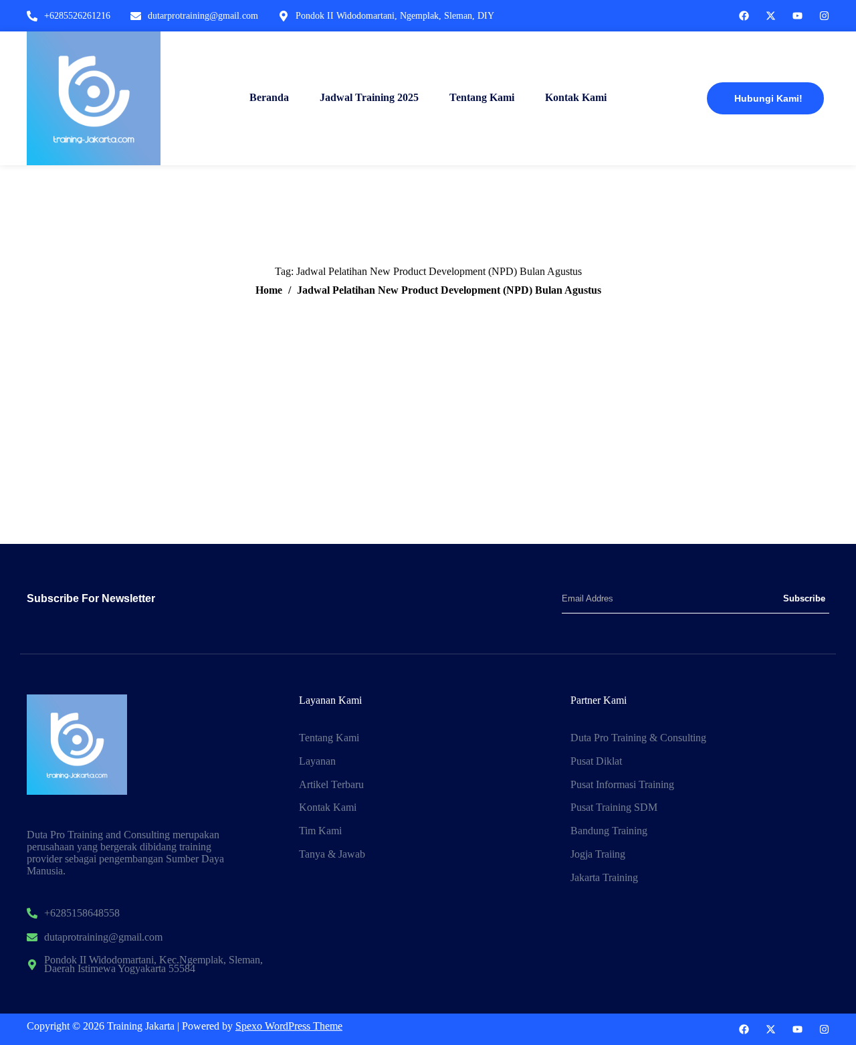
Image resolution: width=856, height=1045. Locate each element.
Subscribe (804, 598)
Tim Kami (320, 831)
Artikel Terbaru (331, 785)
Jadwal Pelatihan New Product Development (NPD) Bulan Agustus (449, 290)
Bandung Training (608, 831)
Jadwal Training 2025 (369, 97)
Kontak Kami (576, 97)
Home (268, 290)
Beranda (269, 97)
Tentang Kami (481, 97)
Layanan (317, 761)
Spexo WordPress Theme (288, 1026)
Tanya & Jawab (332, 854)
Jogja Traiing (597, 854)
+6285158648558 (82, 913)
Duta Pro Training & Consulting (638, 738)
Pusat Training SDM (613, 807)
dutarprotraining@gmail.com (203, 15)
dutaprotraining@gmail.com (103, 937)
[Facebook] (744, 16)
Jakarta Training (604, 878)
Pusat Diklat (596, 761)
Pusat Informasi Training (622, 785)
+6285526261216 (77, 15)
